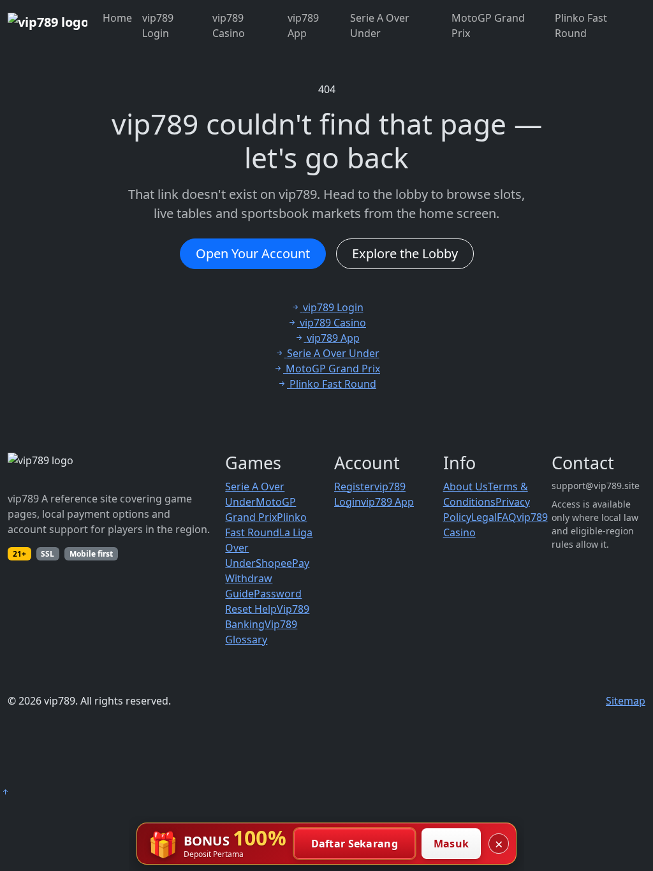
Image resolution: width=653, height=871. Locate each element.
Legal (484, 517)
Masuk (451, 844)
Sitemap (625, 701)
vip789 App (303, 25)
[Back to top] (5, 792)
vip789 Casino (228, 25)
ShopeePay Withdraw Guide (267, 578)
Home (117, 18)
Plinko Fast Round (581, 25)
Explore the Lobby (405, 253)
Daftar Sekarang (355, 844)
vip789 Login (157, 25)
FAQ (507, 517)
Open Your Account (253, 253)
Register (354, 486)
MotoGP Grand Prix (488, 25)
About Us (465, 486)
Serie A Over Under (379, 25)
